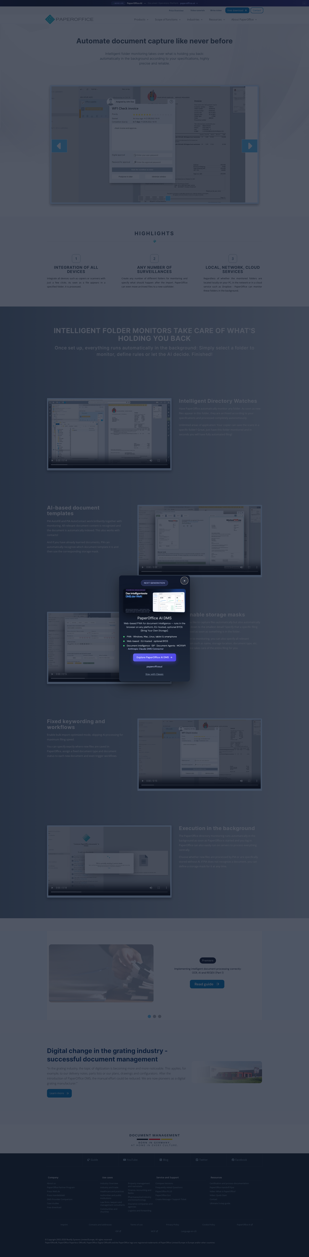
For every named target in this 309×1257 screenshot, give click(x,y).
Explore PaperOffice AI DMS (155, 657)
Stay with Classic (154, 674)
